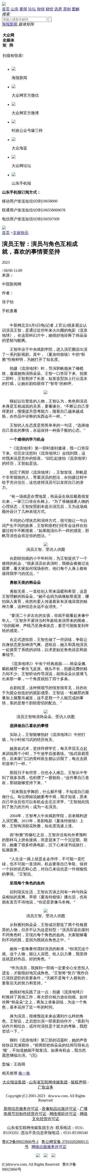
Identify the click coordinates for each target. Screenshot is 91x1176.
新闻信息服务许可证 (21, 1109)
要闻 (23, 9)
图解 (76, 9)
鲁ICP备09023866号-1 (20, 1142)
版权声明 (78, 1082)
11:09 (18, 271)
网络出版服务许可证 (49, 1147)
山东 (14, 9)
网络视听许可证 (63, 1114)
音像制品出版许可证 (59, 1109)
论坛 (32, 9)
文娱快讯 (20, 233)
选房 (58, 9)
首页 (6, 9)
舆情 (41, 9)
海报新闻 (9, 24)
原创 (67, 9)
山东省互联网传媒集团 (48, 1082)
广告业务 (45, 1087)
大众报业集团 (14, 1082)
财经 (49, 9)
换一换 (24, 1073)
